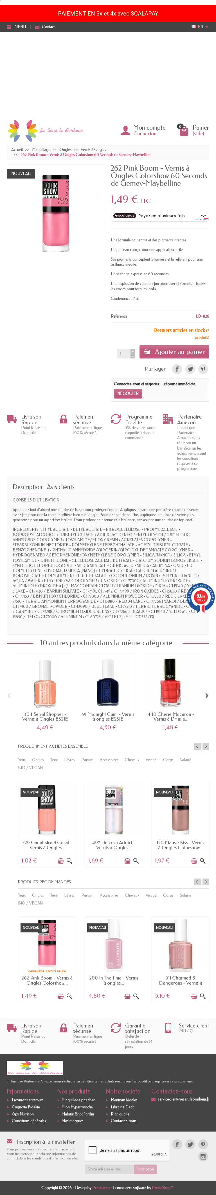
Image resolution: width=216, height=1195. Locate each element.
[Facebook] (177, 1144)
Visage (151, 760)
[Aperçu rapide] (69, 861)
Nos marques (73, 1121)
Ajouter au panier (180, 352)
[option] (47, 824)
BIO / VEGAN (30, 767)
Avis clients (61, 487)
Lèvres (69, 760)
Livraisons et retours (28, 1100)
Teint (54, 760)
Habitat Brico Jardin (78, 1114)
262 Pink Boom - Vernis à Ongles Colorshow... (47, 980)
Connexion (144, 134)
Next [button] (205, 746)
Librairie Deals (123, 1107)
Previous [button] (197, 746)
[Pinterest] (203, 369)
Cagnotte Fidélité (26, 1107)
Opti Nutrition (23, 1114)
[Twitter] (190, 1144)
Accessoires (109, 760)
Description (27, 487)
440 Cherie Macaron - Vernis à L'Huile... (171, 716)
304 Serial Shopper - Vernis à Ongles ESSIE (45, 716)
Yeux (22, 760)
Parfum (87, 760)
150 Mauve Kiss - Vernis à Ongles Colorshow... (180, 845)
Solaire (185, 760)
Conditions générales (29, 1121)
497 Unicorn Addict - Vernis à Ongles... (113, 845)
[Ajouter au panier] (60, 861)
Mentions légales (124, 1100)
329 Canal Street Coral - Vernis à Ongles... (47, 845)
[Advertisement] (108, 74)
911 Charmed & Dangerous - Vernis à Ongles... (180, 983)
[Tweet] (190, 369)
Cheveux (132, 760)
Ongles (38, 760)
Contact (48, 27)
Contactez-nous (123, 1121)
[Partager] (177, 369)
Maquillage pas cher (78, 1100)
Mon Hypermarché (77, 1107)
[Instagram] (203, 1156)
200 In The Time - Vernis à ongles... (113, 980)
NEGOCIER (128, 393)
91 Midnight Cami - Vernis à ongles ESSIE (108, 716)
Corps (168, 760)
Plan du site (120, 1114)
